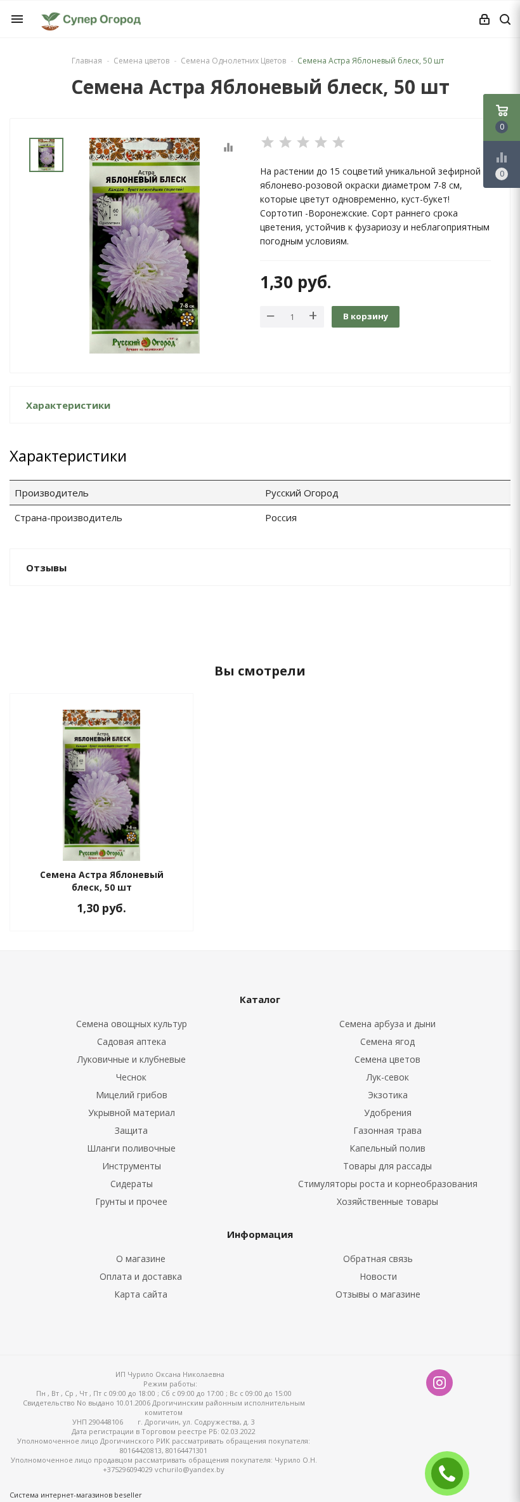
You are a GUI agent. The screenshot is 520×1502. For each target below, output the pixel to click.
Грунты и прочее (131, 1201)
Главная (87, 60)
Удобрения (388, 1113)
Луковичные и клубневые (131, 1059)
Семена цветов (387, 1059)
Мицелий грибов (131, 1095)
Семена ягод (387, 1041)
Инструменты (131, 1166)
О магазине (141, 1259)
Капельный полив (387, 1148)
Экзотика (388, 1095)
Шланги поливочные (131, 1148)
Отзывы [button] (46, 567)
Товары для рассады (387, 1166)
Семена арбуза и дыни (387, 1024)
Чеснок (131, 1077)
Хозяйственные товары (387, 1201)
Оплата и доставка (141, 1276)
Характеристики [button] (68, 405)
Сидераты (131, 1184)
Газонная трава (387, 1130)
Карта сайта (140, 1294)
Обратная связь (378, 1259)
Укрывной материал (131, 1113)
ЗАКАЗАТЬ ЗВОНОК (452, 1473)
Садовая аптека (131, 1041)
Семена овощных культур (131, 1024)
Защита (131, 1130)
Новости (378, 1276)
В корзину (365, 316)
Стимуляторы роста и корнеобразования (388, 1184)
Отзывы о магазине (377, 1294)
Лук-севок (388, 1077)
